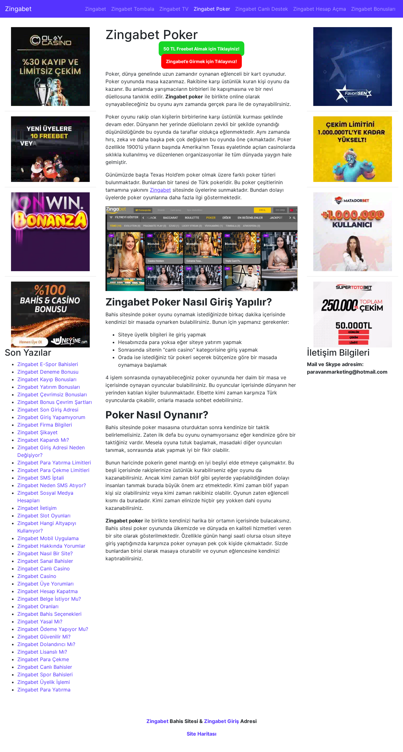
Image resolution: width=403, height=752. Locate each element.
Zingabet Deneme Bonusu (47, 372)
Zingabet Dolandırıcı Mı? (46, 644)
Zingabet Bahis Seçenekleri (49, 614)
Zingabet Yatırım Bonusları (48, 387)
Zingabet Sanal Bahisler (45, 561)
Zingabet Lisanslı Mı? (42, 652)
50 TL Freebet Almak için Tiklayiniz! (201, 48)
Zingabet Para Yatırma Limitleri (54, 462)
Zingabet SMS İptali (40, 478)
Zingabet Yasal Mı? (39, 621)
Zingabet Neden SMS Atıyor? (51, 485)
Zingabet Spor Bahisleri (45, 674)
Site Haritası (201, 734)
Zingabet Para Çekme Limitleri (53, 470)
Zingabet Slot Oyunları (44, 515)
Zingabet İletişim (37, 508)
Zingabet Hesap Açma (319, 9)
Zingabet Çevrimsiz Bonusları (52, 394)
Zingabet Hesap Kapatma (47, 591)
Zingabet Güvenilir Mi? (44, 636)
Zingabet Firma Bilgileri (44, 425)
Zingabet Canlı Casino (43, 568)
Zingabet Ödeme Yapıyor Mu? (52, 629)
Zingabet (18, 9)
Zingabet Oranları (38, 606)
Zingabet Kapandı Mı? (43, 440)
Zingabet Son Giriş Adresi (47, 409)
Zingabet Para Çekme (43, 659)
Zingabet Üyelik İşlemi (43, 682)
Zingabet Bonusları (373, 9)
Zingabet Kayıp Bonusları (47, 379)
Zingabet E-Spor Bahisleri (47, 364)
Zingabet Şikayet (37, 432)
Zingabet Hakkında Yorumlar (51, 546)
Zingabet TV (174, 9)
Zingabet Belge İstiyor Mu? (49, 599)
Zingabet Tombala (132, 9)
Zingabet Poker (212, 9)
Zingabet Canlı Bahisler (44, 667)
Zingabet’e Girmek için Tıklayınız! (201, 61)
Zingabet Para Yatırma (44, 689)
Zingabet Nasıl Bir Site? (45, 553)
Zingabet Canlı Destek (261, 9)
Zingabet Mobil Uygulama (48, 538)
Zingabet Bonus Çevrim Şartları (54, 402)
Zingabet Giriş (221, 721)
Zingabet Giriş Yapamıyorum (51, 417)
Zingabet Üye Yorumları (45, 583)
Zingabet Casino (36, 576)
